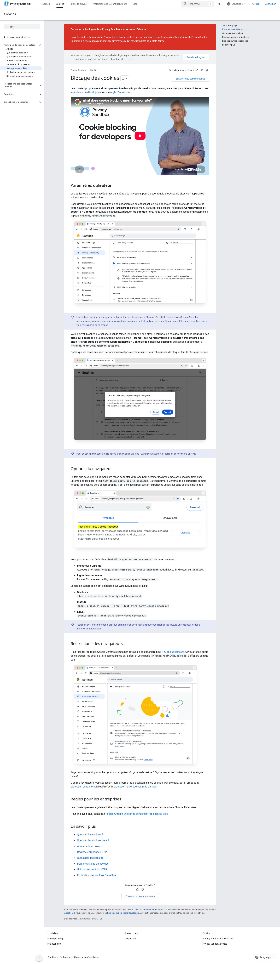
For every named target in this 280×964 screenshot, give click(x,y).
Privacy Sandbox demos (215, 943)
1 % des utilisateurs (173, 651)
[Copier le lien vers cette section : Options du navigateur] (115, 469)
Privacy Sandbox (78, 70)
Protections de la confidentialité (110, 3)
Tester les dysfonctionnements (92, 624)
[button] (19, 45)
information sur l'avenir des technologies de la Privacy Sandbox (120, 37)
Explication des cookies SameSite (96, 875)
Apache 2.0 (69, 913)
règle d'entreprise (120, 92)
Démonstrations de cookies (93, 863)
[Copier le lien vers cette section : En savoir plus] (99, 826)
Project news (54, 943)
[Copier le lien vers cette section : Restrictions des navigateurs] (126, 644)
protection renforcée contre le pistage (135, 786)
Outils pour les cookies (90, 857)
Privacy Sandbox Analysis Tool (218, 938)
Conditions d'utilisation (58, 957)
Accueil (256, 3)
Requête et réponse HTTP (92, 852)
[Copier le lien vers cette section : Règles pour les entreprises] (124, 799)
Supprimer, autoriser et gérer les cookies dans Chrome (168, 453)
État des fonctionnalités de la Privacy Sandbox (185, 37)
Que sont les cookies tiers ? (93, 840)
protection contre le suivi (85, 786)
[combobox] (197, 4)
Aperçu (46, 3)
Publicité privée (78, 3)
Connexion (270, 4)
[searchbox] (22, 26)
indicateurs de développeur (86, 92)
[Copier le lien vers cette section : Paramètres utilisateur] (115, 186)
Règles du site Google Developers (123, 913)
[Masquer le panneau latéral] (39, 958)
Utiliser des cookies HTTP (92, 869)
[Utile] (202, 70)
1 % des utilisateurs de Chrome (138, 317)
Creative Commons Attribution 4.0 (149, 909)
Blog (135, 3)
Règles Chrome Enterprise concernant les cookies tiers (136, 813)
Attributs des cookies (89, 846)
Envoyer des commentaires (190, 78)
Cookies (60, 3)
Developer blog (55, 938)
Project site (130, 938)
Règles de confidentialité (86, 957)
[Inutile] (206, 70)
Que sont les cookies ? (90, 834)
